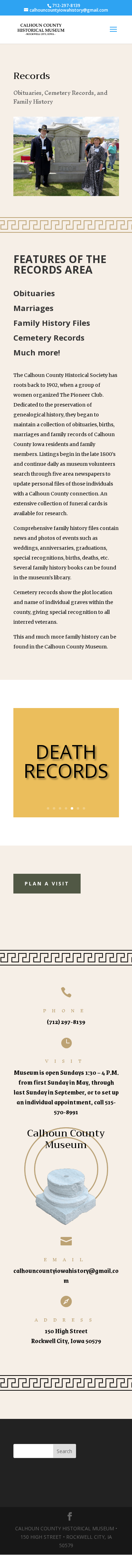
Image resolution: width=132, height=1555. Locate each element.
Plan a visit (47, 883)
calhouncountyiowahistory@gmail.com (66, 1275)
